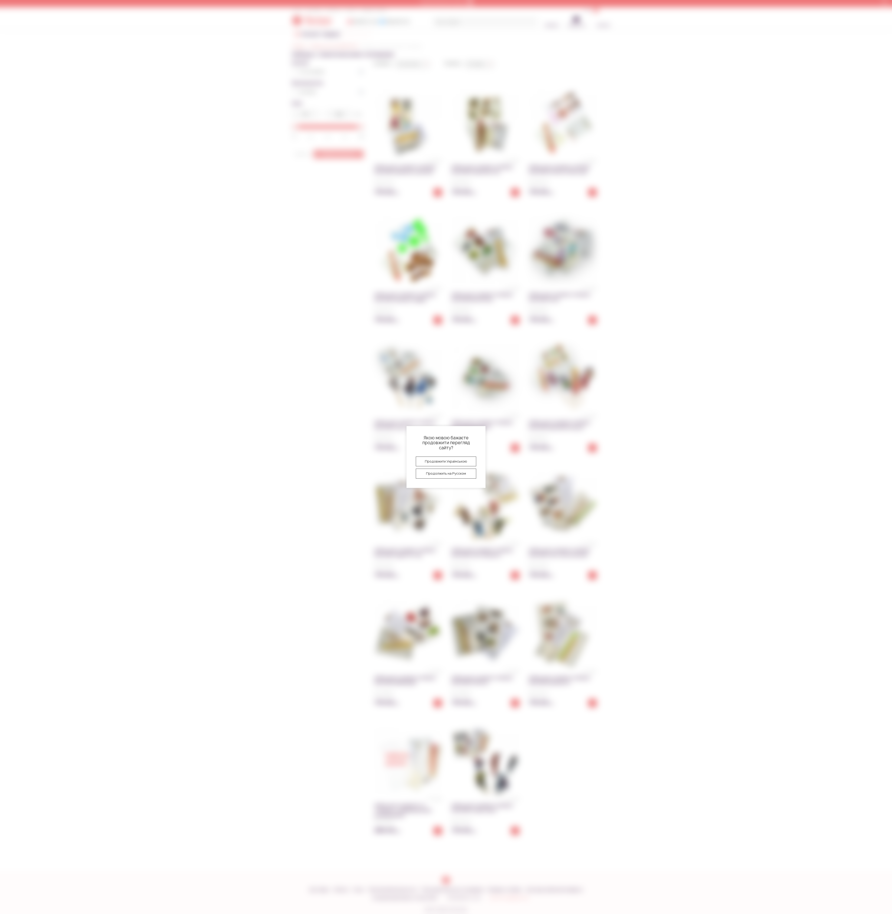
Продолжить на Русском (446, 473)
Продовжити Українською (446, 461)
